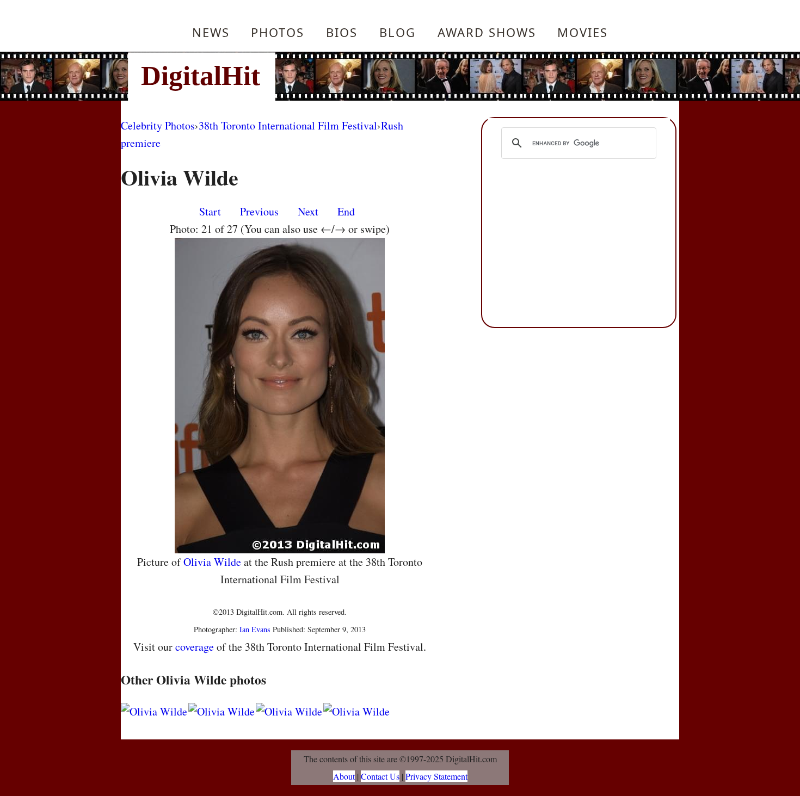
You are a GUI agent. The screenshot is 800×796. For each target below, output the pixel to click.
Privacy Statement (436, 776)
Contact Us (380, 776)
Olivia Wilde (212, 561)
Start (210, 211)
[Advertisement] (473, 76)
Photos (277, 32)
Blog (397, 32)
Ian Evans (254, 629)
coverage (194, 646)
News (211, 32)
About (344, 776)
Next (308, 211)
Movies (582, 32)
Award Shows (487, 32)
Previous (259, 211)
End (346, 211)
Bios (342, 32)
